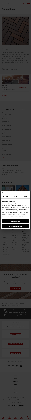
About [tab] (25, 196)
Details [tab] (15, 196)
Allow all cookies (15, 221)
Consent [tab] (5, 196)
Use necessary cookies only (15, 226)
